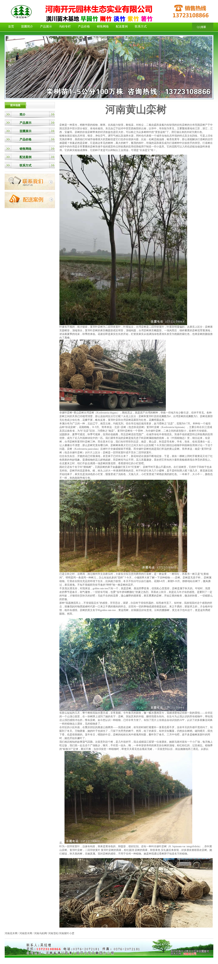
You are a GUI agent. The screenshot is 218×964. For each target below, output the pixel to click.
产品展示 (46, 26)
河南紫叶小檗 (66, 933)
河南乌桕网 (40, 933)
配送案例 (122, 26)
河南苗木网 (26, 933)
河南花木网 (11, 933)
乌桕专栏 (65, 26)
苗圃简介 (27, 26)
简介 (23, 114)
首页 (11, 26)
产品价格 (84, 26)
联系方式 (141, 26)
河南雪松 (53, 933)
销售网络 (103, 26)
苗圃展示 (26, 131)
